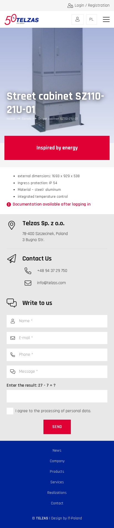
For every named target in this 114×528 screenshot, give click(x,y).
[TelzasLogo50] (21, 19)
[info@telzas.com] (30, 283)
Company (57, 461)
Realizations (57, 492)
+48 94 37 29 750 (52, 271)
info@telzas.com (51, 283)
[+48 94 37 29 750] (30, 270)
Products (57, 471)
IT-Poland (75, 518)
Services (57, 482)
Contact (57, 503)
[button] (106, 19)
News (57, 450)
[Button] (77, 19)
